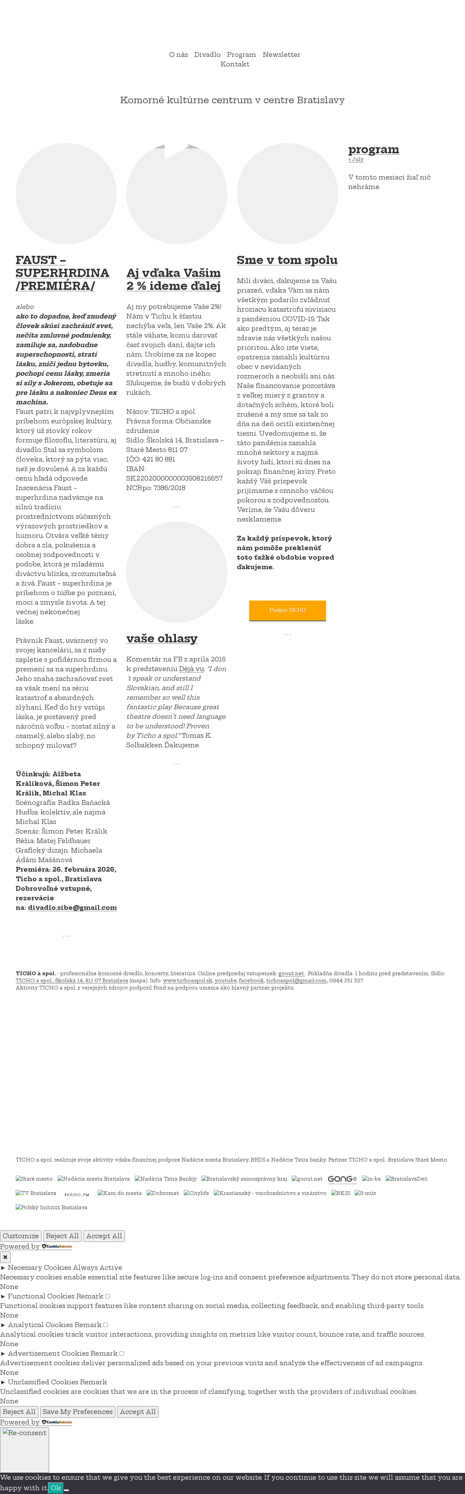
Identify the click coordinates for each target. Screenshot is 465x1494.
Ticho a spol (232, 26)
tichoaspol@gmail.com (296, 981)
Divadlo (207, 55)
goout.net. (291, 973)
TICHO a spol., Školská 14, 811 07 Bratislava (72, 981)
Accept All (104, 1236)
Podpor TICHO (288, 610)
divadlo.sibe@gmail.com (72, 908)
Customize (21, 1236)
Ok (56, 1488)
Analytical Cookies (40, 1325)
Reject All (62, 1236)
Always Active (97, 1268)
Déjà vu (191, 669)
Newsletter (282, 55)
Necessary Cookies (39, 1268)
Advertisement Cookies (48, 1353)
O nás (178, 55)
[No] (66, 1490)
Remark (89, 1296)
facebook (251, 981)
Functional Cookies (41, 1296)
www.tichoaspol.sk (187, 981)
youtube (226, 981)
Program (241, 55)
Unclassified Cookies (43, 1382)
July (356, 159)
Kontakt (235, 64)
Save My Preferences (78, 1412)
